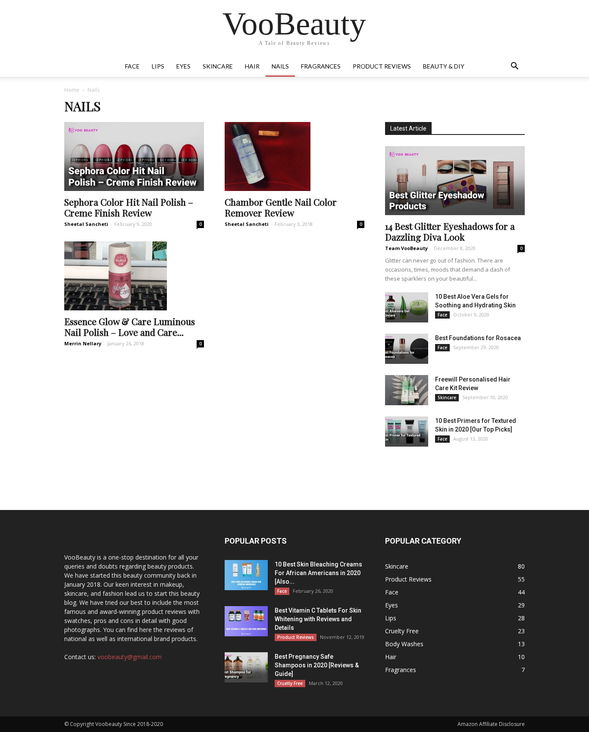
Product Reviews (382, 66)
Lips (158, 66)
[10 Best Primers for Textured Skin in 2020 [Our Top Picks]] (406, 431)
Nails (280, 66)
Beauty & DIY (443, 66)
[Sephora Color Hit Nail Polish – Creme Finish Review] (134, 156)
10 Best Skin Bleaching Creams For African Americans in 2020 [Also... (318, 573)
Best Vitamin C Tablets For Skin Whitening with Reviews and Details (318, 619)
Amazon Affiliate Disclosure (491, 724)
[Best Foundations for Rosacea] (406, 349)
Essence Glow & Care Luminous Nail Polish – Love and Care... (129, 326)
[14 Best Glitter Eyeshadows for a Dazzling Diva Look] (455, 180)
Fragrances (321, 66)
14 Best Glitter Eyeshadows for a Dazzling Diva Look (450, 231)
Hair (252, 66)
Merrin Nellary (82, 343)
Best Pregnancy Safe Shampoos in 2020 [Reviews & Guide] (317, 665)
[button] (514, 67)
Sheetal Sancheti (86, 224)
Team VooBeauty (406, 248)
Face (132, 66)
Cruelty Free (290, 683)
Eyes (183, 66)
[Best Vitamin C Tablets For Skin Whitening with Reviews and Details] (246, 621)
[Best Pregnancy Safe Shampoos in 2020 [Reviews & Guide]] (246, 667)
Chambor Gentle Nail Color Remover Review (281, 207)
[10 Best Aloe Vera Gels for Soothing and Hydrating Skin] (406, 307)
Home (71, 90)
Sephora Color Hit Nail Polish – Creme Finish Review (128, 207)
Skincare (218, 66)
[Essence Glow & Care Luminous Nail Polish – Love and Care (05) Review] (134, 275)
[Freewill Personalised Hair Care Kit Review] (406, 390)
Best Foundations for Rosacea (478, 338)
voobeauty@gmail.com (129, 657)
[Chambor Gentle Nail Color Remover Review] (294, 156)
